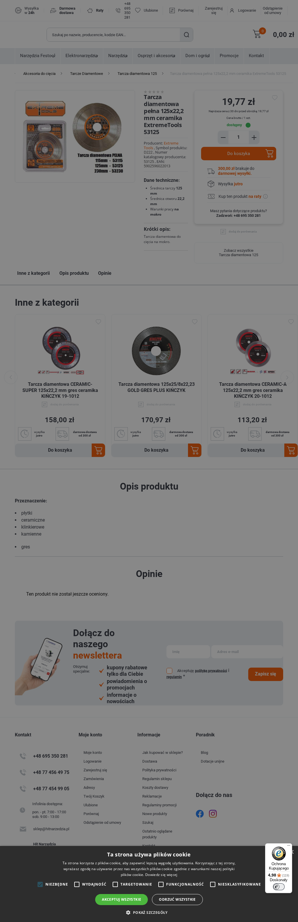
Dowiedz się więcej (161, 874)
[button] (148, 912)
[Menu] (288, 846)
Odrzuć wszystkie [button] (177, 899)
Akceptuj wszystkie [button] (121, 899)
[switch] (279, 886)
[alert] (149, 461)
